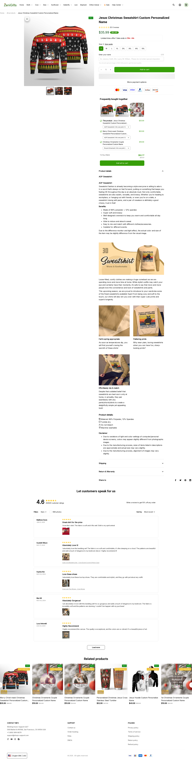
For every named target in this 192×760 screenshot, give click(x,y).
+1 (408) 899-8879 (14, 732)
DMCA (70, 740)
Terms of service (134, 732)
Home (2, 13)
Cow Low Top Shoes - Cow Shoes (73, 589)
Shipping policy (133, 736)
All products (11, 13)
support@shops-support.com (18, 735)
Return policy (133, 740)
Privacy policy (133, 728)
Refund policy (133, 744)
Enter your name (105, 55)
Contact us (71, 728)
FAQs (69, 736)
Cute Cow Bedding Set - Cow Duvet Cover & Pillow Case (80, 562)
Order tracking (73, 732)
